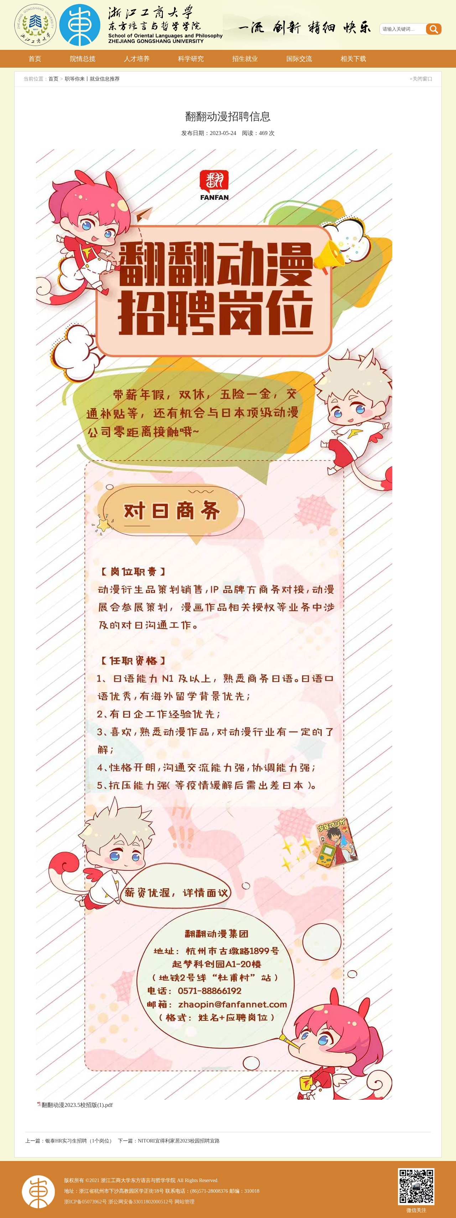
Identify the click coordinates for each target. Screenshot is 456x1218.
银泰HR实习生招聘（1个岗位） (79, 1141)
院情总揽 (82, 58)
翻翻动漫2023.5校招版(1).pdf (77, 1105)
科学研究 (191, 58)
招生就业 (245, 58)
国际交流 (299, 58)
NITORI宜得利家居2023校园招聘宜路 (179, 1141)
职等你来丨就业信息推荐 (92, 79)
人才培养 (137, 58)
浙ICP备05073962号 (85, 1201)
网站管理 (185, 1201)
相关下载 (353, 58)
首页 (34, 58)
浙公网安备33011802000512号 (140, 1201)
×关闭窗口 (421, 79)
